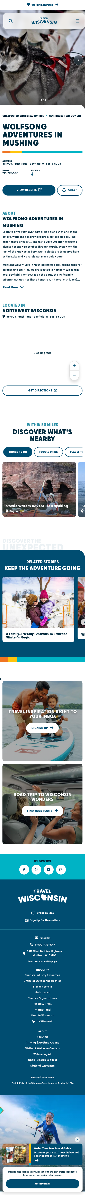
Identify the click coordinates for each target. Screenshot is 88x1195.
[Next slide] (78, 58)
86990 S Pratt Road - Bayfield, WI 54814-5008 (31, 160)
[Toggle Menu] (75, 21)
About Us (42, 1029)
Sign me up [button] (40, 720)
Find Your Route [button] (40, 803)
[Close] (77, 1139)
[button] (42, 5)
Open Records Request (42, 1052)
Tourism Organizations (42, 990)
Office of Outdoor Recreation (43, 973)
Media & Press (43, 996)
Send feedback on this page (42, 954)
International (42, 1002)
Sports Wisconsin (42, 1014)
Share (72, 187)
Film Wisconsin (42, 979)
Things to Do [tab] (18, 448)
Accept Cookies (42, 1183)
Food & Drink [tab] (48, 448)
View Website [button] (27, 187)
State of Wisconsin (42, 1058)
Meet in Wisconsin (42, 1008)
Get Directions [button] (40, 387)
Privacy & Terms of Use (42, 1070)
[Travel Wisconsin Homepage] (44, 21)
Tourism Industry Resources (42, 967)
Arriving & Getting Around (42, 1035)
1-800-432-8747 (45, 937)
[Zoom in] (74, 362)
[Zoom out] (74, 372)
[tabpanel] (42, 484)
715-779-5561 (10, 169)
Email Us (45, 930)
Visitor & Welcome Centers (42, 1041)
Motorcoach (42, 985)
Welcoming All (42, 1046)
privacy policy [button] (40, 1175)
